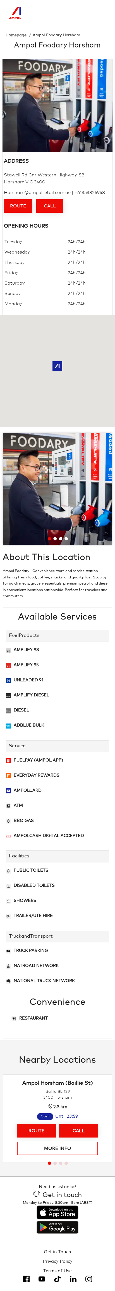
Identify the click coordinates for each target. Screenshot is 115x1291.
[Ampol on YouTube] (42, 1279)
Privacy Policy (58, 1261)
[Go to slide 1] (49, 538)
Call (50, 206)
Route (18, 206)
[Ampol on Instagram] (88, 1279)
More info (57, 1148)
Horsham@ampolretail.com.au (37, 192)
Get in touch (62, 1195)
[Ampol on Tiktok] (57, 1279)
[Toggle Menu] (102, 13)
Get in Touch (57, 1252)
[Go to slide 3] (60, 538)
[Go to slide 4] (66, 538)
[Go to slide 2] (55, 538)
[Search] (78, 13)
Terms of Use (57, 1271)
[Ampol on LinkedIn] (73, 1279)
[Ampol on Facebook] (26, 1279)
